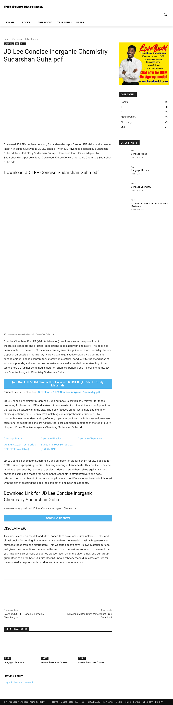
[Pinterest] (22, 593)
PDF (132, 200)
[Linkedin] (38, 593)
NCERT (44, 658)
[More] (61, 593)
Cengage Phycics (51, 438)
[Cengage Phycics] (124, 172)
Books (7, 658)
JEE (17, 44)
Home (7, 39)
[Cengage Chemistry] (21, 648)
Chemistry (17, 39)
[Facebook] (7, 593)
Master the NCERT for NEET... (55, 662)
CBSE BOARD (94, 701)
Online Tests (67, 701)
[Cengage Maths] (124, 156)
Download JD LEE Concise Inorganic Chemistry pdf (69, 392)
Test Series (108, 701)
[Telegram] (53, 593)
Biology (159, 701)
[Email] (46, 593)
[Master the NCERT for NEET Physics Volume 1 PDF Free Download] (95, 648)
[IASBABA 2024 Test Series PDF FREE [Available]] (124, 205)
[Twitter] (14, 593)
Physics (136, 701)
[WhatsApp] (30, 593)
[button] (165, 14)
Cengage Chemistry (90, 438)
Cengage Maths (13, 438)
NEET (23, 44)
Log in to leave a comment (18, 682)
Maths (128, 701)
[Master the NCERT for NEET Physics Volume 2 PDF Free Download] (58, 648)
